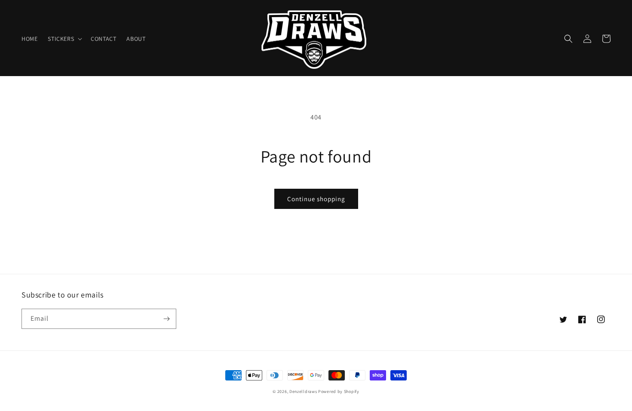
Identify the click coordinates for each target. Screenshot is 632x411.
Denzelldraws (303, 391)
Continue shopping (316, 199)
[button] (64, 39)
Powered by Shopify (338, 391)
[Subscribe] (166, 319)
